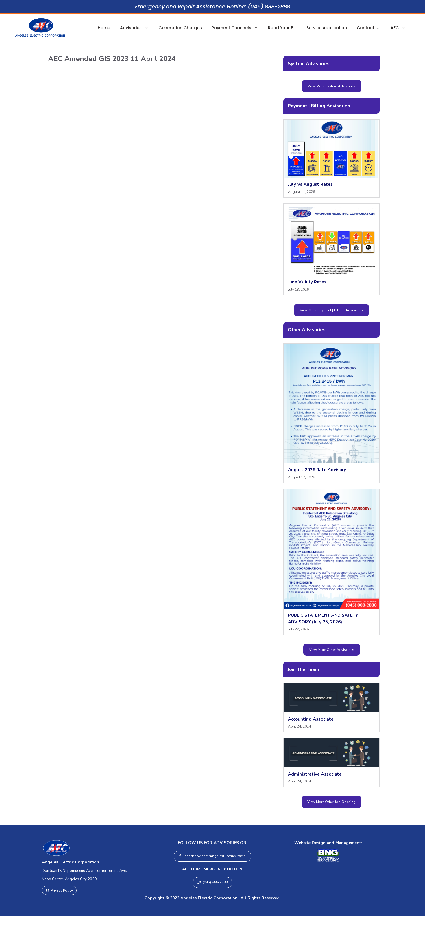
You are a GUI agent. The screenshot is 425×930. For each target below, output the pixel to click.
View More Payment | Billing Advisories (331, 310)
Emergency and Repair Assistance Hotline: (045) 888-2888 (212, 6)
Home (104, 28)
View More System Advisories (332, 86)
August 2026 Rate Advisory (317, 470)
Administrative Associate (315, 774)
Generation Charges (180, 28)
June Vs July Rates (307, 282)
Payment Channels (231, 28)
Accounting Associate (311, 719)
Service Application (326, 28)
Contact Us (369, 28)
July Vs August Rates (310, 184)
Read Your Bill (282, 28)
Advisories (131, 28)
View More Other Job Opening (331, 802)
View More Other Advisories (331, 649)
